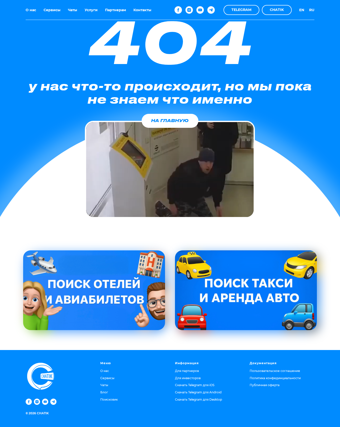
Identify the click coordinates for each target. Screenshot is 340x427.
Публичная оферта (265, 385)
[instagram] (189, 10)
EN (301, 10)
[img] (94, 290)
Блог (104, 392)
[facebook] (178, 10)
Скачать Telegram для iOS (194, 385)
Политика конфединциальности (275, 378)
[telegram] (211, 10)
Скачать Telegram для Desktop (198, 399)
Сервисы (52, 10)
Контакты (142, 10)
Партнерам (115, 10)
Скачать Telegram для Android (198, 392)
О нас (31, 10)
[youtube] (200, 10)
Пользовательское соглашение (275, 371)
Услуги (91, 10)
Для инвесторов (188, 378)
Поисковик (109, 399)
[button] (241, 10)
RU (311, 10)
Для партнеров (187, 371)
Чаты (72, 10)
